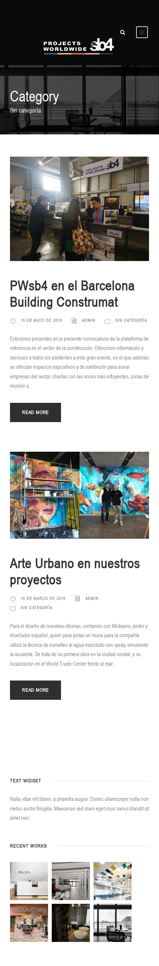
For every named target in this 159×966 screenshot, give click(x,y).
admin (88, 320)
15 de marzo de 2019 (43, 598)
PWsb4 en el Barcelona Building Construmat (72, 293)
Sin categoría (131, 320)
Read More (35, 412)
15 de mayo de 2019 (41, 320)
